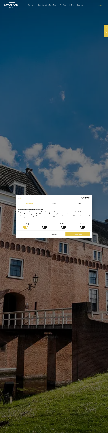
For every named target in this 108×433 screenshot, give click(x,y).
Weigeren (54, 234)
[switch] (44, 227)
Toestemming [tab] (29, 203)
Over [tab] (79, 203)
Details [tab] (54, 203)
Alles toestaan (78, 234)
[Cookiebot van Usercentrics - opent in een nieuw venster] (82, 198)
